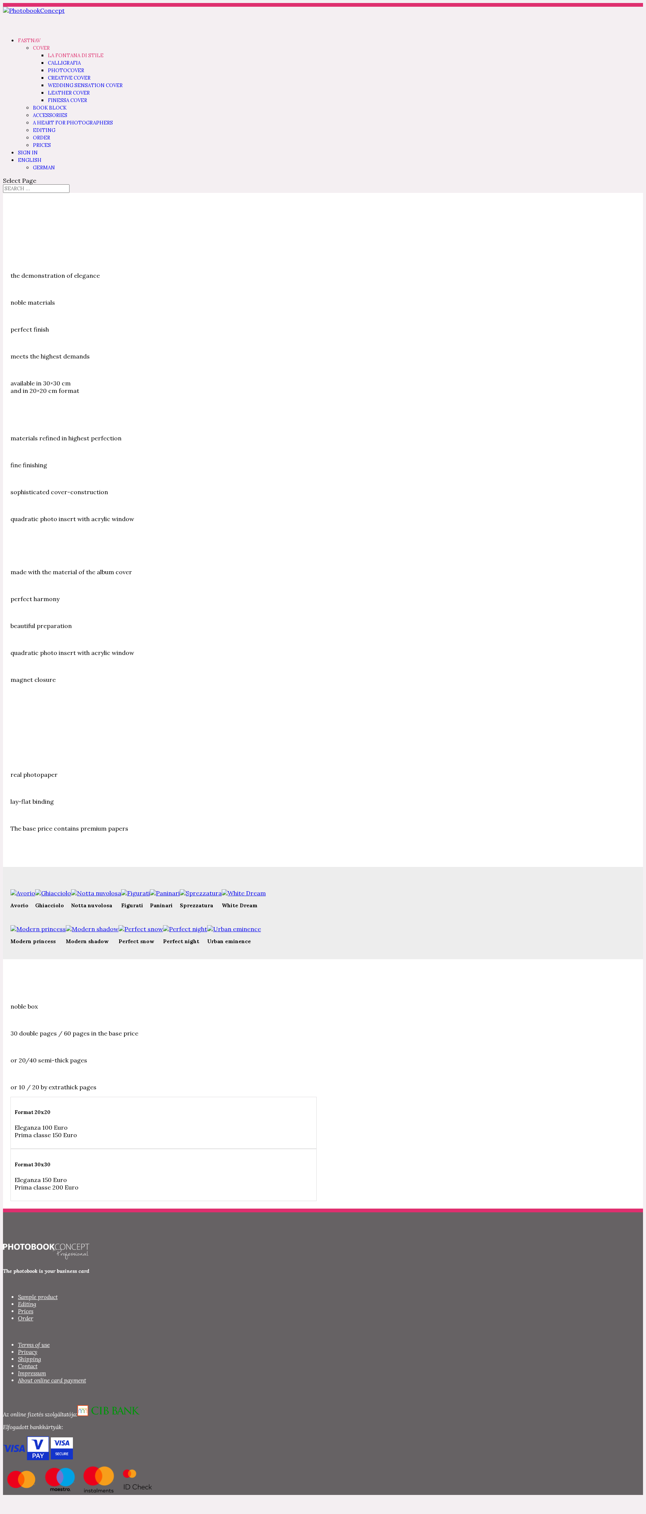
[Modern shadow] (92, 929)
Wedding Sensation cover (85, 85)
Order (41, 138)
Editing (44, 130)
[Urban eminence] (234, 929)
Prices (42, 145)
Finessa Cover (67, 100)
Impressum (32, 1373)
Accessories (50, 115)
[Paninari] (165, 893)
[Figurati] (135, 893)
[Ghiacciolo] (53, 893)
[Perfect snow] (141, 929)
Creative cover (69, 78)
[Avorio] (22, 893)
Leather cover (69, 93)
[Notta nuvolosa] (96, 893)
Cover (41, 48)
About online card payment (52, 1380)
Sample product (38, 1297)
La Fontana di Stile (76, 55)
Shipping (29, 1359)
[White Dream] (244, 893)
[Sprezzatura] (201, 893)
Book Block (50, 108)
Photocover (66, 70)
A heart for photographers (73, 123)
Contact (27, 1366)
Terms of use (34, 1344)
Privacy (27, 1351)
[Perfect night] (185, 929)
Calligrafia (64, 63)
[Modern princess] (38, 929)
